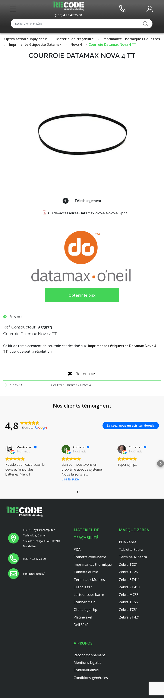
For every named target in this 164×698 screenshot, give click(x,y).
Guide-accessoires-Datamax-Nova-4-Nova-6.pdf (87, 213)
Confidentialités (86, 670)
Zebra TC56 (128, 602)
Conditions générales (91, 677)
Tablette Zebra (131, 549)
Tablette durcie (86, 572)
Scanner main (84, 602)
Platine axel (83, 617)
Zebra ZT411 (129, 579)
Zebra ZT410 (129, 587)
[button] (3, 463)
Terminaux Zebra (133, 557)
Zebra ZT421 (129, 617)
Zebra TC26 (128, 572)
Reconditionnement (89, 655)
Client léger (83, 587)
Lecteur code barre (89, 594)
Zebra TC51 (128, 609)
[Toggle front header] (14, 9)
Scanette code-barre (90, 557)
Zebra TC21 (128, 564)
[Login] (149, 8)
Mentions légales (87, 662)
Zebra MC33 (129, 594)
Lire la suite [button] (70, 479)
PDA (77, 549)
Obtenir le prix (82, 295)
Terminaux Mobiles (89, 579)
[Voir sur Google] (9, 449)
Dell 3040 (81, 624)
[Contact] (122, 8)
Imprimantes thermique (93, 564)
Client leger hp (85, 609)
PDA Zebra (127, 542)
